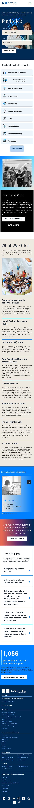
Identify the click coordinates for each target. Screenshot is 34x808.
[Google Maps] (9, 798)
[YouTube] (14, 798)
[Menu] (30, 3)
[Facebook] (23, 798)
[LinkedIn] (4, 798)
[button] (17, 148)
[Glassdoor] (14, 802)
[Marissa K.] (17, 485)
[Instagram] (18, 798)
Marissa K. (10, 500)
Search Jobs (9, 50)
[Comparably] (28, 798)
